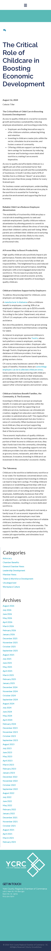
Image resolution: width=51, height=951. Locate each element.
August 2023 (8, 744)
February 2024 (9, 724)
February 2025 (9, 679)
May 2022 (7, 805)
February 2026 (9, 630)
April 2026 (7, 622)
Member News (9, 574)
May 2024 (7, 715)
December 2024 (10, 687)
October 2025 (9, 646)
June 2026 (7, 614)
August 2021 (8, 829)
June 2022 (7, 801)
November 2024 (10, 691)
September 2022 (10, 789)
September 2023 (10, 740)
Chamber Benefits (11, 562)
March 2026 (8, 626)
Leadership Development (14, 570)
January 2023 (9, 772)
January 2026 (9, 634)
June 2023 (7, 752)
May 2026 (7, 618)
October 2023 (9, 736)
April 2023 (7, 760)
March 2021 (8, 838)
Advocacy (7, 558)
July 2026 (7, 610)
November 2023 (10, 732)
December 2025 (10, 638)
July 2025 (7, 658)
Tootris (34, 338)
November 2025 (10, 642)
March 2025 (8, 675)
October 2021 (9, 825)
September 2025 (10, 650)
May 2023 (7, 756)
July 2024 (7, 707)
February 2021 (9, 842)
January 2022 (9, 813)
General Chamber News (13, 566)
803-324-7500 (8, 896)
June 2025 (7, 663)
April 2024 (7, 720)
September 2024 (10, 699)
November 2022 (10, 781)
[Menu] (25, 5)
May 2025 (7, 667)
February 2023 (9, 768)
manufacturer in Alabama (15, 302)
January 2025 (9, 683)
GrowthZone (36, 947)
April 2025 (7, 671)
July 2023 (7, 748)
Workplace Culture (11, 586)
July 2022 (7, 797)
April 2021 (7, 834)
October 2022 (9, 785)
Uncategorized (9, 582)
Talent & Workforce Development (18, 578)
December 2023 (10, 728)
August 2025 (8, 654)
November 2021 (10, 821)
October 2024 (9, 695)
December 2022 (10, 776)
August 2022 (8, 793)
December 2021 (10, 817)
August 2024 (8, 703)
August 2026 (8, 606)
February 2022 (9, 809)
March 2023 (8, 764)
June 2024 (7, 711)
